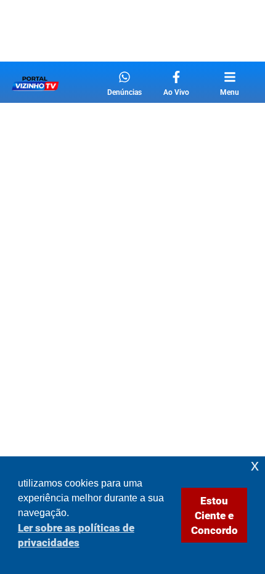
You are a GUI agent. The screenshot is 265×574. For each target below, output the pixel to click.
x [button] (255, 465)
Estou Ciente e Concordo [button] (214, 515)
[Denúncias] (124, 77)
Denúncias (124, 92)
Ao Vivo (176, 92)
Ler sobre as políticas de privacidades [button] (76, 535)
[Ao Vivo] (176, 77)
